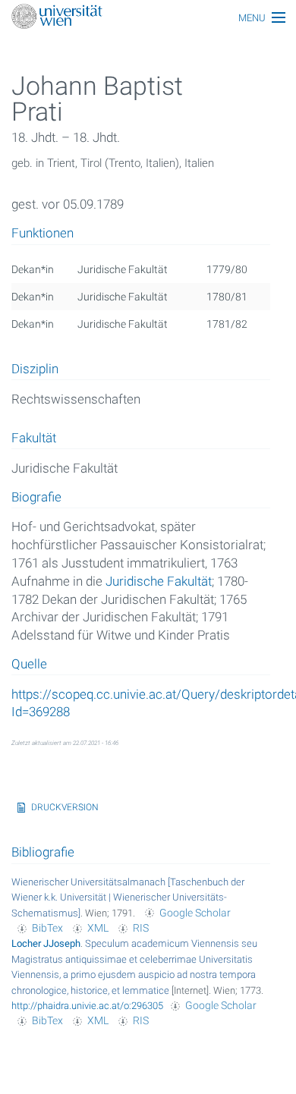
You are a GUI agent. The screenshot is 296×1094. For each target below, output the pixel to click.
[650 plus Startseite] (148, 18)
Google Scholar (195, 913)
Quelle (29, 664)
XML (98, 928)
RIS (141, 928)
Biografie (36, 498)
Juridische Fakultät (158, 581)
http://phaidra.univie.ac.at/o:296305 (87, 1005)
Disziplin (34, 369)
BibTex (47, 928)
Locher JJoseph (45, 943)
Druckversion (65, 807)
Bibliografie (42, 852)
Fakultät (33, 438)
